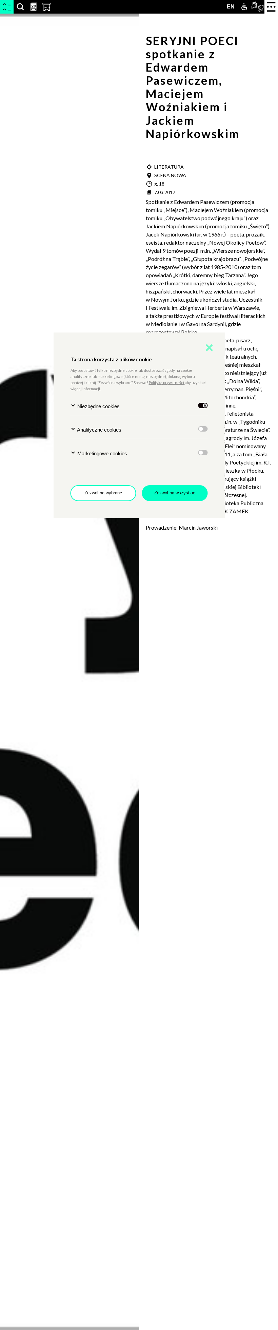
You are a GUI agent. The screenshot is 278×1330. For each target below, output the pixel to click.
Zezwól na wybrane (103, 492)
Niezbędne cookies (98, 406)
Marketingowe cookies (101, 453)
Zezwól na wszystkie (174, 492)
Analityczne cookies (98, 430)
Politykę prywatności (167, 382)
